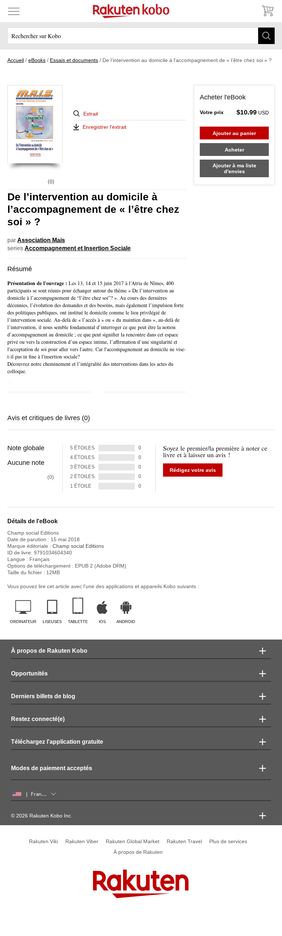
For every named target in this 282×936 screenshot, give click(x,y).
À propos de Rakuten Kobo (49, 651)
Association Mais (41, 240)
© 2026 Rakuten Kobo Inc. (41, 816)
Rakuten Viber (81, 841)
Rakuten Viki (43, 841)
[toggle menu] (14, 11)
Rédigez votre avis (193, 470)
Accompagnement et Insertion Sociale (78, 248)
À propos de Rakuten (138, 852)
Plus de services (228, 841)
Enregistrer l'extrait (104, 127)
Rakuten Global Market (132, 841)
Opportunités (29, 673)
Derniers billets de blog (43, 696)
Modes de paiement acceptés (51, 768)
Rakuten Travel (184, 841)
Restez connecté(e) (38, 719)
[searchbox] (141, 36)
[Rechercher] (266, 36)
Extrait (90, 114)
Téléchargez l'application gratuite (57, 742)
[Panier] (267, 11)
